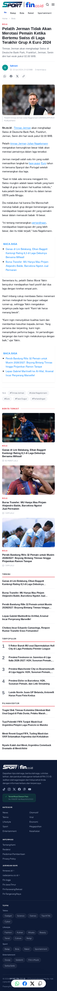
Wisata (31, 932)
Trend (7, 938)
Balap (13, 13)
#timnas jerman (17, 393)
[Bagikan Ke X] (17, 76)
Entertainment (10, 831)
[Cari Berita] (47, 4)
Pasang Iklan (8, 986)
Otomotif (33, 812)
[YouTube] (29, 789)
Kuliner (20, 932)
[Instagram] (9, 789)
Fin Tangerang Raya (12, 893)
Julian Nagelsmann (37, 143)
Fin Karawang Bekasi (12, 889)
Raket (31, 13)
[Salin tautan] (23, 76)
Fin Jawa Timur (9, 884)
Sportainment (45, 13)
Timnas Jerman (22, 127)
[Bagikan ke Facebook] (10, 76)
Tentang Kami (9, 844)
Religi (29, 938)
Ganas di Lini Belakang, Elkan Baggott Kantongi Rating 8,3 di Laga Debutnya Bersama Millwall (27, 253)
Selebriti (19, 960)
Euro (43, 163)
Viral (31, 817)
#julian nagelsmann (38, 393)
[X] (14, 789)
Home (4, 18)
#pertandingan (38, 399)
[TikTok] (4, 789)
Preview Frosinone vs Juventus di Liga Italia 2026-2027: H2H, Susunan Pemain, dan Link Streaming (30, 660)
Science (20, 916)
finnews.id (8, 870)
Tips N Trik (46, 916)
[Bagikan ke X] (32, 983)
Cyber (7, 921)
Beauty (43, 932)
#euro (7, 399)
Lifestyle (7, 821)
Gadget (8, 916)
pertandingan (39, 222)
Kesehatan (34, 831)
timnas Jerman (18, 143)
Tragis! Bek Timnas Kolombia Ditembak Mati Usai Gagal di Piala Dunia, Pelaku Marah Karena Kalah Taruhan (26, 713)
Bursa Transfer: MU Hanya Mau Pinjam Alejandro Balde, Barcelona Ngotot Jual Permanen (27, 266)
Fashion (8, 932)
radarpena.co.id (10, 875)
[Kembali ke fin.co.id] (5, 12)
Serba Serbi (10, 966)
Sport (5, 826)
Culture (18, 938)
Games (33, 916)
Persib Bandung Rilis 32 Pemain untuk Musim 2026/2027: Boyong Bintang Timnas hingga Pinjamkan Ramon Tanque (29, 362)
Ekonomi (33, 821)
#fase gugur (21, 399)
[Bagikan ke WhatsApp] (4, 76)
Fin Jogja (7, 880)
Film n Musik (33, 960)
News (5, 812)
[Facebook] (19, 789)
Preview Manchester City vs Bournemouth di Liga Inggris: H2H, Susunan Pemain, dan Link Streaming (31, 672)
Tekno (5, 817)
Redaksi (6, 849)
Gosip (7, 960)
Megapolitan (35, 826)
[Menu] (53, 4)
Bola (22, 13)
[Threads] (24, 789)
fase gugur (34, 163)
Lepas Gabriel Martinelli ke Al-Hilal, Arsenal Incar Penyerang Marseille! (29, 373)
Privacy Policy (9, 858)
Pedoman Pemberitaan (14, 854)
